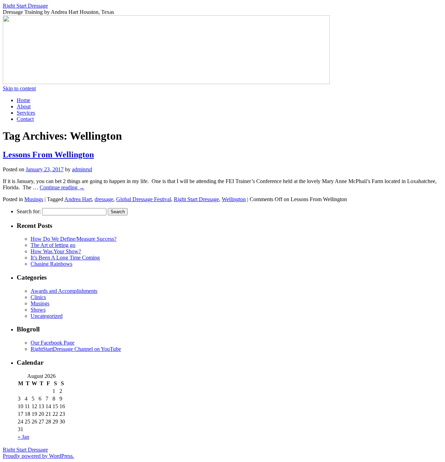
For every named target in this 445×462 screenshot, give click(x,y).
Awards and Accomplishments (64, 291)
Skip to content (19, 88)
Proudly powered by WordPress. (38, 456)
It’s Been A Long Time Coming (65, 258)
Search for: (29, 211)
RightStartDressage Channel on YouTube (76, 349)
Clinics (38, 297)
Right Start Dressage (25, 6)
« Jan (23, 437)
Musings (33, 199)
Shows (38, 310)
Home (23, 100)
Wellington (234, 199)
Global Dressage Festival (143, 199)
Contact (25, 119)
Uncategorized (47, 316)
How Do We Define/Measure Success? (73, 239)
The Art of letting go (53, 245)
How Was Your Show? (56, 251)
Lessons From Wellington (48, 154)
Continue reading (62, 187)
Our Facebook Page (52, 343)
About (24, 106)
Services (26, 113)
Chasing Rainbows (51, 264)
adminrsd (82, 169)
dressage (104, 199)
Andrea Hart (78, 199)
